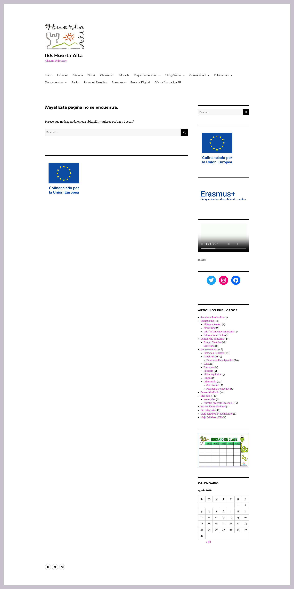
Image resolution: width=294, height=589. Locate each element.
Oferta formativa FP (168, 82)
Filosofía (208, 370)
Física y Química (212, 374)
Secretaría (209, 345)
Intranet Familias (95, 82)
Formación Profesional (213, 406)
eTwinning (210, 328)
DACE (207, 363)
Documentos (54, 82)
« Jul (208, 542)
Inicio (48, 75)
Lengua (208, 378)
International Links (214, 335)
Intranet (62, 75)
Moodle (124, 75)
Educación (221, 75)
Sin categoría (208, 410)
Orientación (210, 381)
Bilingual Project (213, 324)
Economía (209, 367)
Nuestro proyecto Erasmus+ (219, 403)
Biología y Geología (214, 353)
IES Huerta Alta (64, 55)
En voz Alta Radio (210, 392)
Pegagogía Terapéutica (218, 388)
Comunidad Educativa (212, 338)
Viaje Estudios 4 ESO (212, 417)
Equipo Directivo (213, 342)
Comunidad (197, 75)
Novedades (209, 399)
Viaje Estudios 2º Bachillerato (217, 413)
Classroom (107, 75)
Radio (75, 82)
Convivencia (210, 356)
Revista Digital (140, 82)
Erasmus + (119, 82)
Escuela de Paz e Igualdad (219, 360)
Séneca (78, 75)
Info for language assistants (219, 331)
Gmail (91, 75)
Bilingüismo (173, 75)
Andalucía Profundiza (212, 317)
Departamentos (145, 75)
